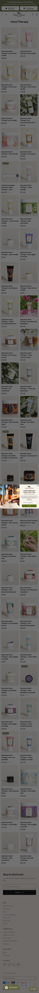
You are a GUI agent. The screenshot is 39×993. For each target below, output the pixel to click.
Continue (29, 505)
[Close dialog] (38, 485)
